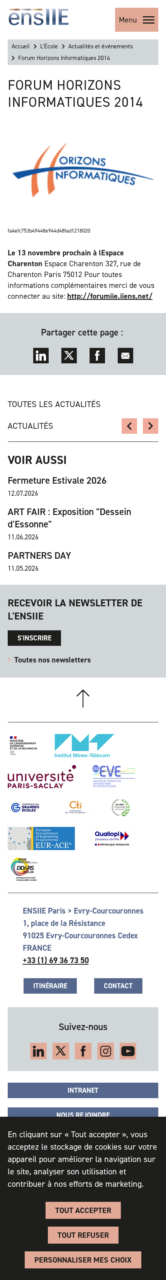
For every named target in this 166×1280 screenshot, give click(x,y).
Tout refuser (83, 1235)
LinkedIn (41, 355)
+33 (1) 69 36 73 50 (56, 960)
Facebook (97, 355)
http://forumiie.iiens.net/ (109, 296)
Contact (118, 986)
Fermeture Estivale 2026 (57, 480)
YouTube (128, 1051)
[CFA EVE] (113, 776)
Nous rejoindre (83, 1115)
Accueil (21, 46)
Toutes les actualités (54, 404)
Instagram (105, 1051)
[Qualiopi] (112, 838)
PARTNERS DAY (39, 555)
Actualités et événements (100, 46)
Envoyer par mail (125, 355)
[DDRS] (22, 869)
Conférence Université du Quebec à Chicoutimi (150, 426)
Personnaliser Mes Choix (83, 1260)
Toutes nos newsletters (52, 660)
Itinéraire (50, 986)
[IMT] (84, 745)
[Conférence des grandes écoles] (25, 807)
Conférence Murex (129, 426)
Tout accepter (83, 1210)
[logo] (38, 17)
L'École (49, 46)
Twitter (69, 355)
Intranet (83, 1090)
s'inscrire (34, 638)
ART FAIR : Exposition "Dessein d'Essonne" (69, 518)
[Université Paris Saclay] (42, 776)
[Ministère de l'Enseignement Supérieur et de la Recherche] (23, 745)
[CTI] (76, 807)
